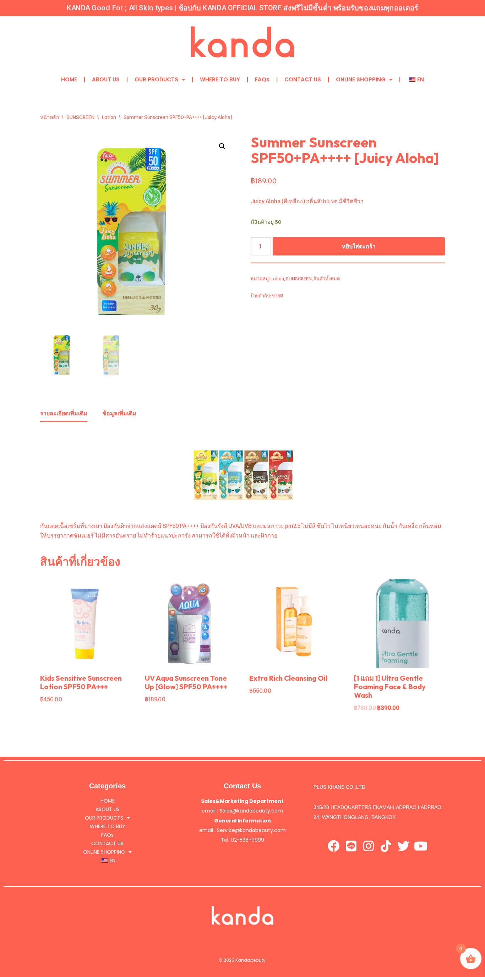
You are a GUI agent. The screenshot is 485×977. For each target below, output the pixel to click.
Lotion (109, 117)
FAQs (262, 79)
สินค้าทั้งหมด (327, 278)
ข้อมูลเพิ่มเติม (119, 413)
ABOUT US (106, 79)
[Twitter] (403, 846)
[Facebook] (334, 846)
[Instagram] (369, 846)
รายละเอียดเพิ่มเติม (63, 413)
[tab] (63, 414)
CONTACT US (302, 79)
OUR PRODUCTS (156, 79)
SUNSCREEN (80, 117)
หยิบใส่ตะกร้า (359, 246)
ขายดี (277, 295)
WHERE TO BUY (220, 79)
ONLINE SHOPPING (361, 79)
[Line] (351, 846)
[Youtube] (421, 846)
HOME (69, 79)
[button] (222, 146)
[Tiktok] (386, 846)
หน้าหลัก (49, 117)
